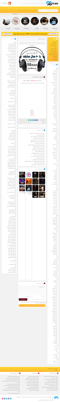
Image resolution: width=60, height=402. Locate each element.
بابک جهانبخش (54, 123)
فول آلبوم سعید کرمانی (12, 152)
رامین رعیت (55, 171)
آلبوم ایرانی (37, 8)
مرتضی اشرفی (55, 314)
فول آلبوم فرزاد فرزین (12, 197)
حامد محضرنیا (55, 148)
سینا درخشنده (55, 210)
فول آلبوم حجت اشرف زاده (11, 109)
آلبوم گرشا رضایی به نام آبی (34, 387)
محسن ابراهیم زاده (54, 297)
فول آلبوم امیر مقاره (12, 65)
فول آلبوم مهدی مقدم (12, 251)
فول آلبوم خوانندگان (29, 8)
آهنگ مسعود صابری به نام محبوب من (37, 156)
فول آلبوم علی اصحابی (12, 179)
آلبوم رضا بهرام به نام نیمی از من (33, 376)
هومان (56, 356)
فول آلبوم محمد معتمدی (12, 239)
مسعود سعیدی (54, 319)
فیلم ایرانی (55, 56)
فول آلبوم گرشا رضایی (12, 209)
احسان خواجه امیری (54, 82)
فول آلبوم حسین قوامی (12, 114)
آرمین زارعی (55, 76)
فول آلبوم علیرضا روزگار (12, 185)
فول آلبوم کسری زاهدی (12, 201)
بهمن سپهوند (55, 128)
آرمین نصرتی (55, 77)
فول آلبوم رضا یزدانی (12, 139)
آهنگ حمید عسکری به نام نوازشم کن (37, 153)
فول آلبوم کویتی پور (12, 205)
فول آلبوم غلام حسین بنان (11, 192)
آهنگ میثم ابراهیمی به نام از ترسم (38, 149)
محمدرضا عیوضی (54, 311)
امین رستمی (55, 114)
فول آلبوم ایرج (13, 71)
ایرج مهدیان (55, 115)
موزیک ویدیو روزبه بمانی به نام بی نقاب (13, 379)
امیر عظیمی (55, 102)
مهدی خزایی (55, 329)
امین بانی (55, 111)
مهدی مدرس (55, 331)
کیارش (56, 277)
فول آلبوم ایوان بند (13, 75)
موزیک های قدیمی (53, 49)
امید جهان (55, 96)
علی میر (56, 242)
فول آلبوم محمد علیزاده (12, 236)
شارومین (55, 217)
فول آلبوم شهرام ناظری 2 (12, 168)
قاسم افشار (55, 267)
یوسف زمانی (55, 362)
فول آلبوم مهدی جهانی (12, 249)
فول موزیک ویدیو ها (53, 54)
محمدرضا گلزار (55, 312)
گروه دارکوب (55, 282)
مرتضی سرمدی (55, 317)
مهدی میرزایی (55, 334)
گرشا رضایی (55, 280)
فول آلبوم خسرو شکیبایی (12, 123)
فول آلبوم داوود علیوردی (12, 127)
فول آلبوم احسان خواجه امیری (11, 54)
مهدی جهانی (55, 328)
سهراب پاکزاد (55, 203)
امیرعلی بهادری (55, 108)
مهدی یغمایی (55, 335)
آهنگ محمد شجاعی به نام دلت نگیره (37, 164)
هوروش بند (55, 357)
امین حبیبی (55, 112)
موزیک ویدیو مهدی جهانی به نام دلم (14, 393)
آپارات (2, 398)
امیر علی (56, 105)
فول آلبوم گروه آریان (12, 211)
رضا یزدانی (55, 179)
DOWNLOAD (32, 112)
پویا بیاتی (55, 139)
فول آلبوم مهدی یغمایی (12, 254)
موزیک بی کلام (15, 8)
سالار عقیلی (55, 190)
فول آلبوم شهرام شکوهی (12, 165)
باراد (56, 126)
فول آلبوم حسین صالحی (12, 112)
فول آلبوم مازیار (13, 216)
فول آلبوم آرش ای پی (12, 43)
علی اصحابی (55, 234)
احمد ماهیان (55, 89)
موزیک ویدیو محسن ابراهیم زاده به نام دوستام (12, 385)
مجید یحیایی (55, 296)
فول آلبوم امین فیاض (12, 69)
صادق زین (55, 229)
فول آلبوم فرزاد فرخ (12, 195)
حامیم (56, 151)
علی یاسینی (55, 245)
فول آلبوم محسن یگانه (12, 231)
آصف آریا (55, 80)
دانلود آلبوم (55, 42)
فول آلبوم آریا (13, 53)
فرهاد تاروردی (55, 262)
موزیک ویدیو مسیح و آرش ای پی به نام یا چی (12, 388)
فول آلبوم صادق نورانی (12, 174)
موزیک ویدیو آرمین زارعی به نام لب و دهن (13, 378)
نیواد (56, 351)
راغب (56, 168)
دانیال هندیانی (55, 163)
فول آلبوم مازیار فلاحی (12, 217)
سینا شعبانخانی (54, 213)
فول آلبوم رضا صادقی (12, 136)
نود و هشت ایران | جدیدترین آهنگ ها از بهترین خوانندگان (52, 3)
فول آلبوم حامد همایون (12, 106)
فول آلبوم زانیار (13, 143)
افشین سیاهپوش (54, 92)
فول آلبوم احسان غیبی (12, 57)
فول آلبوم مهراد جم (12, 255)
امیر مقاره (55, 103)
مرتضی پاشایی (55, 316)
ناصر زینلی (55, 346)
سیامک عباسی (54, 207)
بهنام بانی (55, 129)
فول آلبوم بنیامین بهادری (12, 82)
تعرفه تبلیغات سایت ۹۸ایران (52, 368)
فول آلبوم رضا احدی (12, 133)
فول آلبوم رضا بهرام (12, 135)
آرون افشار (55, 79)
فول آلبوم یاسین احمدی (12, 269)
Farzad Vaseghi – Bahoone (38, 77)
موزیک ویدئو (54, 59)
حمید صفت (55, 155)
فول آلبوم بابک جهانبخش (11, 80)
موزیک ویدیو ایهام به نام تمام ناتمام (14, 387)
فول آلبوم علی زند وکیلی (12, 182)
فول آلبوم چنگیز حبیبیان (12, 101)
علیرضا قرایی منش (54, 251)
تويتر (33, 120)
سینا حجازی (55, 209)
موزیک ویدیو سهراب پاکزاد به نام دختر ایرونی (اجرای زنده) (11, 391)
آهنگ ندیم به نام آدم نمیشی (39, 163)
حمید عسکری (55, 157)
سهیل (56, 204)
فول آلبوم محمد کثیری (12, 237)
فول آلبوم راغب (13, 132)
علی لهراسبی (55, 239)
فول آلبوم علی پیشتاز (12, 181)
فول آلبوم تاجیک (13, 98)
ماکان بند (55, 285)
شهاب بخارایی (55, 218)
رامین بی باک (55, 170)
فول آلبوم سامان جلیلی (12, 146)
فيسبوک (37, 120)
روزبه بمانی (55, 182)
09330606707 (15, 14)
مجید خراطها (55, 293)
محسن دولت (55, 300)
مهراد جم (55, 338)
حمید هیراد (55, 158)
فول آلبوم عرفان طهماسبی (11, 178)
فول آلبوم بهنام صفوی (12, 85)
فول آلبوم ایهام (13, 77)
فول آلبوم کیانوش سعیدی (11, 206)
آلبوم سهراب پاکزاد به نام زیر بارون (33, 384)
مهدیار (56, 337)
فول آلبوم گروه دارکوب (12, 212)
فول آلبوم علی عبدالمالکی (12, 184)
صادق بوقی (55, 228)
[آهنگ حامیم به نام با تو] (22, 236)
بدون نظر (24, 125)
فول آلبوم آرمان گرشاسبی (11, 48)
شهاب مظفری (55, 220)
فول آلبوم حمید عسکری (12, 118)
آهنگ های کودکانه (53, 45)
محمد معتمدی (55, 309)
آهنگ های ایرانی (45, 8)
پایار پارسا (55, 136)
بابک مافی (55, 125)
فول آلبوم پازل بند (13, 91)
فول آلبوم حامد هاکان (12, 105)
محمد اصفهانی (55, 305)
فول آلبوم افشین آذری (12, 59)
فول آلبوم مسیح (13, 243)
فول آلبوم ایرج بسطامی (12, 72)
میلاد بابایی (55, 343)
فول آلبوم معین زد (13, 246)
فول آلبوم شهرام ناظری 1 (12, 166)
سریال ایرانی (54, 51)
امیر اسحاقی (55, 99)
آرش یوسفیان (55, 73)
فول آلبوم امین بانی (12, 66)
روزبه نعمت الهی (54, 184)
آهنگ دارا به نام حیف (40, 135)
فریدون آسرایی (54, 264)
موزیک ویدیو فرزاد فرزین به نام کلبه (14, 376)
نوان (56, 348)
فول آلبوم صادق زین (12, 171)
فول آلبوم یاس (13, 267)
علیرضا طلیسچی (54, 249)
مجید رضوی (55, 294)
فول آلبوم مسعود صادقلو (12, 242)
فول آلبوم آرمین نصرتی (12, 50)
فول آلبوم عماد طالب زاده (12, 188)
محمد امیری (55, 306)
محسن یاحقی (55, 302)
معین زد (56, 325)
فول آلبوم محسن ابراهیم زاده (11, 227)
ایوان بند (56, 118)
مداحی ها (55, 58)
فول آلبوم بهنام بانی (12, 83)
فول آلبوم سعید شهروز (12, 151)
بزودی (55, 46)
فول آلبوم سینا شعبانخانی (11, 155)
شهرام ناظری (55, 224)
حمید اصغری (55, 154)
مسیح (56, 323)
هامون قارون (55, 354)
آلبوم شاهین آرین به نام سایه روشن (33, 385)
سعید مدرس (55, 200)
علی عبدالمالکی (55, 237)
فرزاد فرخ (55, 259)
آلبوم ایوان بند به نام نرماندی (34, 390)
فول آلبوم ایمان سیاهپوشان (11, 74)
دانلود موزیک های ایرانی (42, 400)
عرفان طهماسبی (54, 233)
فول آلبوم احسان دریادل (12, 56)
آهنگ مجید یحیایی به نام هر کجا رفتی (37, 141)
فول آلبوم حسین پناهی (12, 111)
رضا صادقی (55, 176)
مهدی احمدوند (55, 326)
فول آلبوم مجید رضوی (12, 222)
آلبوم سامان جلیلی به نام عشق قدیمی (32, 378)
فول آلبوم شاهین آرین (12, 159)
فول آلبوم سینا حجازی (12, 154)
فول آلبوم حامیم (13, 108)
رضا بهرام (55, 175)
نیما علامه (55, 349)
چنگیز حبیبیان (55, 144)
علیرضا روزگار (55, 248)
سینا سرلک (55, 212)
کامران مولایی (55, 274)
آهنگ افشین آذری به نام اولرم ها (38, 159)
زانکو (56, 187)
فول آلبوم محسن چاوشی (12, 228)
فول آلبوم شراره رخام (12, 160)
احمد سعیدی (55, 85)
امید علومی (55, 97)
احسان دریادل (55, 83)
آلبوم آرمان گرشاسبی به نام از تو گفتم (32, 382)
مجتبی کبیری (55, 291)
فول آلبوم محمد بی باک (12, 234)
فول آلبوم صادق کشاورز (12, 173)
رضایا (56, 181)
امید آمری (55, 94)
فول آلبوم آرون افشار (12, 51)
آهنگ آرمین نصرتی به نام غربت (38, 138)
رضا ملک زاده (55, 178)
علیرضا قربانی (55, 252)
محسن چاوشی (55, 299)
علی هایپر (55, 243)
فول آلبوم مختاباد (13, 233)
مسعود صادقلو (55, 322)
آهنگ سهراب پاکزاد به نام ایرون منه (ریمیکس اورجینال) (34, 161)
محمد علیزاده (55, 308)
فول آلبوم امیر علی (13, 63)
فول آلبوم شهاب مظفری (12, 163)
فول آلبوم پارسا (13, 90)
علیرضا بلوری (55, 246)
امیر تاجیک (55, 100)
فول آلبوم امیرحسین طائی (11, 62)
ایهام (56, 120)
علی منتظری (55, 240)
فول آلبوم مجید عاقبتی (12, 223)
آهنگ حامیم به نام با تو (40, 158)
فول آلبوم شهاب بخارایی (12, 162)
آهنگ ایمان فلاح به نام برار (39, 151)
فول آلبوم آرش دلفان (12, 45)
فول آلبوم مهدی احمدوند (12, 248)
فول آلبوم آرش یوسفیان (12, 47)
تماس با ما (8, 8)
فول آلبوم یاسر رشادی (12, 270)
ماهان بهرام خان (54, 288)
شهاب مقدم (55, 221)
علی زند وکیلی (55, 236)
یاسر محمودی (55, 361)
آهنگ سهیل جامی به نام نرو (39, 154)
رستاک (56, 173)
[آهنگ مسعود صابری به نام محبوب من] (29, 236)
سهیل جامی (55, 206)
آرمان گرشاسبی (54, 74)
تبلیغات (21, 8)
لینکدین (35, 120)
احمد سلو (55, 86)
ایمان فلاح (55, 117)
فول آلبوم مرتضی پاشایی (12, 240)
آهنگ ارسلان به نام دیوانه (39, 143)
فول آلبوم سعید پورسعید (11, 149)
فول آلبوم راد (14, 130)
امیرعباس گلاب (54, 106)
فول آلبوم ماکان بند (12, 219)
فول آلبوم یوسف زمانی (12, 272)
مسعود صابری (55, 320)
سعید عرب (55, 197)
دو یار (56, 165)
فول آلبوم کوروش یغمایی (11, 203)
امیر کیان (55, 109)
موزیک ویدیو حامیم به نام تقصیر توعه (13, 384)
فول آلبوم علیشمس (12, 187)
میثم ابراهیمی (55, 341)
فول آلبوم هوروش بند (12, 264)
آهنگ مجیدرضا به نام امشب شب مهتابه (37, 133)
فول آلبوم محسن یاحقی (12, 230)
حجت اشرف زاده (54, 152)
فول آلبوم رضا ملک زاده (12, 138)
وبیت (48, 400)
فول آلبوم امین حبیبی (12, 68)
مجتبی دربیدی (55, 290)
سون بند (56, 201)
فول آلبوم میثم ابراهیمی (12, 257)
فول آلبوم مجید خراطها (12, 220)
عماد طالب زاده (55, 254)
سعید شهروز (55, 195)
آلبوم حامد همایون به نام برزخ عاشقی (32, 388)
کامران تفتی (55, 271)
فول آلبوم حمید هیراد (12, 120)
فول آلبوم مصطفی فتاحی (11, 245)
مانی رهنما (55, 287)
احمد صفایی (55, 88)
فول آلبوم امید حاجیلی (12, 60)
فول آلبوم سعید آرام (12, 148)
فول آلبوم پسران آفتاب (12, 93)
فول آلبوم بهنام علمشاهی (11, 86)
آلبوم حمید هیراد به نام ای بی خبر (33, 381)
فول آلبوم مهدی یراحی (12, 252)
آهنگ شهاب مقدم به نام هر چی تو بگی (37, 140)
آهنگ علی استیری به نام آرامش (38, 146)
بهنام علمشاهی (54, 131)
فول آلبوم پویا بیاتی (12, 94)
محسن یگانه (55, 303)
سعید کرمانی (55, 198)
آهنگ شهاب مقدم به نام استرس (38, 148)
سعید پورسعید (54, 193)
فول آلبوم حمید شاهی (12, 115)
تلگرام (31, 120)
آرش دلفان (55, 71)
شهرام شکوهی (54, 223)
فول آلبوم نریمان (13, 260)
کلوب (28, 120)
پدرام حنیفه (55, 137)
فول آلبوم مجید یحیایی (12, 225)
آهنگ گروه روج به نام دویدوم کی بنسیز (37, 136)
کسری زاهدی (55, 275)
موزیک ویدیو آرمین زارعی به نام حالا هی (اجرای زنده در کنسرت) (11, 382)
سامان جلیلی (55, 192)
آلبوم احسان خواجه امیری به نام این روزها (32, 379)
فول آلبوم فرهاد (13, 198)
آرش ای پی (55, 70)
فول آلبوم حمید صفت (12, 117)
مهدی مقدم (55, 332)
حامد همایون (55, 149)
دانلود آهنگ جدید (54, 8)
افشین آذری (55, 91)
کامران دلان (55, 272)
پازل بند (56, 134)
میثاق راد (55, 340)
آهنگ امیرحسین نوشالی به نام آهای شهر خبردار (36, 145)
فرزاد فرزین (55, 261)
